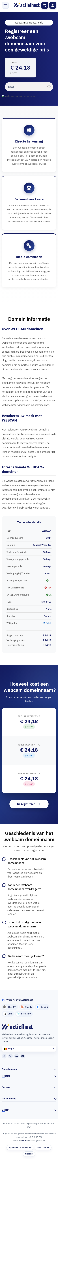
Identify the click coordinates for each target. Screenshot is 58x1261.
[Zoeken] (49, 87)
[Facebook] (4, 1056)
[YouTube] (22, 1056)
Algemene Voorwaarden (20, 1147)
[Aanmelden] (52, 5)
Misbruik (29, 1154)
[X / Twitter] (10, 1056)
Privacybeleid (43, 1147)
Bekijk (48, 623)
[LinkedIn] (16, 1056)
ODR (24, 1140)
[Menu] (5, 5)
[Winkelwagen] (44, 5)
